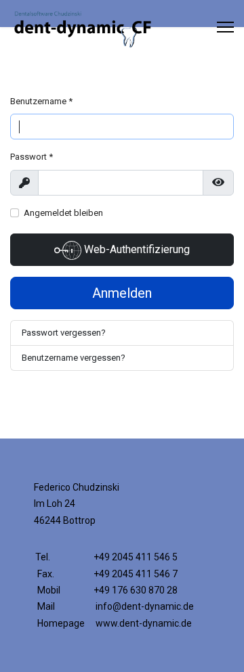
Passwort (31, 157)
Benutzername (41, 101)
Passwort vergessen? (64, 333)
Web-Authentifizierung (135, 249)
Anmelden (122, 293)
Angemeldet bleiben (63, 213)
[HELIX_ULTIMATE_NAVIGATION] (225, 27)
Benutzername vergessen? (73, 358)
